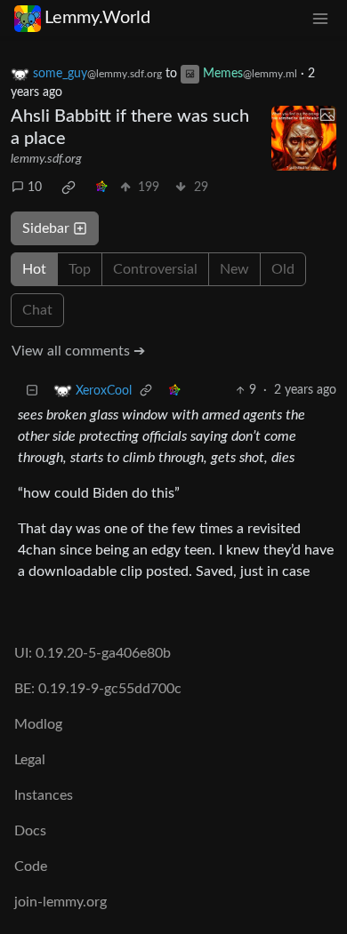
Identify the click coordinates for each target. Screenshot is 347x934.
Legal (29, 760)
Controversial (155, 269)
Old (283, 269)
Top (80, 269)
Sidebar (45, 228)
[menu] (320, 18)
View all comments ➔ (78, 351)
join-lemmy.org (60, 902)
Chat (37, 310)
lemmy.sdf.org (46, 159)
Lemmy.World (97, 18)
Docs (30, 831)
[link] (68, 187)
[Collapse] (32, 390)
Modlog (38, 724)
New (234, 269)
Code (30, 866)
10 (35, 187)
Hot (34, 269)
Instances (43, 795)
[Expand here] (304, 139)
